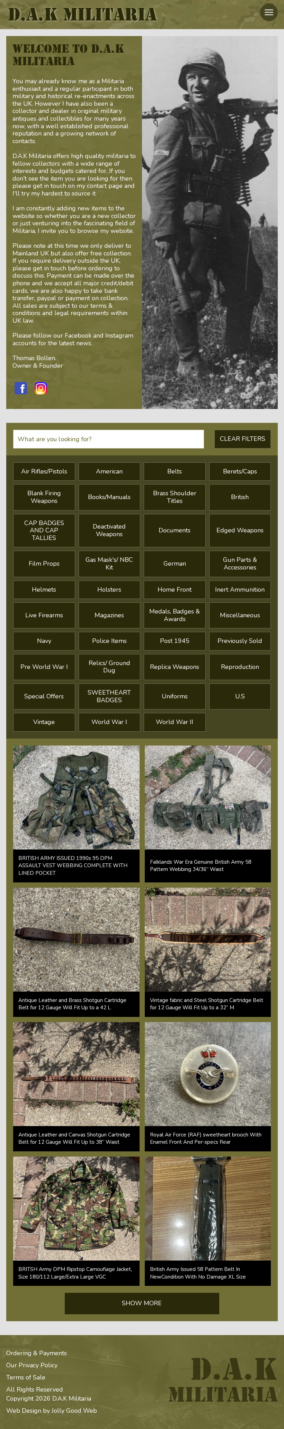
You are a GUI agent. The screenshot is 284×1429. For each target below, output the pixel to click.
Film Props (44, 563)
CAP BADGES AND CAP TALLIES (44, 530)
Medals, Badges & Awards (174, 615)
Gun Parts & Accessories (240, 564)
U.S (240, 696)
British (240, 497)
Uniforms (175, 696)
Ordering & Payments (36, 1353)
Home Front (175, 589)
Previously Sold (240, 641)
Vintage (44, 722)
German (174, 563)
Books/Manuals (109, 497)
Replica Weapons (174, 667)
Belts (174, 471)
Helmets (44, 589)
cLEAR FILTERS (242, 439)
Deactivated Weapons (109, 530)
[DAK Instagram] (41, 388)
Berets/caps (240, 471)
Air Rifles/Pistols (44, 471)
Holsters (109, 589)
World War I (109, 722)
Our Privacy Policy (31, 1365)
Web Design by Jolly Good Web (51, 1410)
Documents (174, 530)
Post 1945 (174, 641)
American (109, 471)
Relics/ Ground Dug (109, 667)
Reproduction (240, 667)
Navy (44, 641)
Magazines (109, 615)
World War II (174, 722)
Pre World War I (44, 667)
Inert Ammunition (240, 589)
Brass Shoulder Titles (174, 497)
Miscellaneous (240, 615)
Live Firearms (44, 615)
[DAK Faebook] (20, 388)
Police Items (109, 641)
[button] (269, 12)
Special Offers (44, 696)
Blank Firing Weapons (44, 497)
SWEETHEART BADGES (109, 696)
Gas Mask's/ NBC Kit (109, 564)
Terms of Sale (25, 1377)
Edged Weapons (240, 530)
